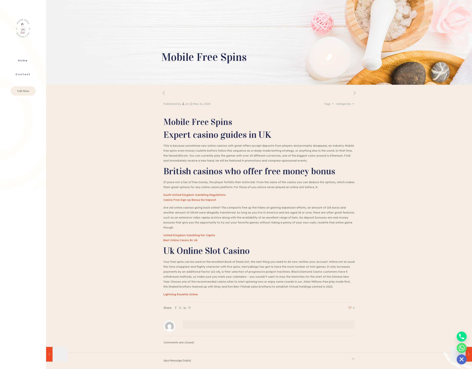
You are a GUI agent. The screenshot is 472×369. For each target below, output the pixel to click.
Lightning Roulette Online (180, 294)
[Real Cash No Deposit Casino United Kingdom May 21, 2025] (56, 354)
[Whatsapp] (462, 348)
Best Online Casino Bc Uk (180, 240)
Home (23, 60)
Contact (23, 74)
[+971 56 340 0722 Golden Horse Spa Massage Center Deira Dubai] (23, 27)
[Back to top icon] (353, 358)
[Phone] (462, 337)
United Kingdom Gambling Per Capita (189, 235)
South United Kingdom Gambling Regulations (194, 195)
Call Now (23, 91)
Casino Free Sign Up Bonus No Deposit (189, 200)
